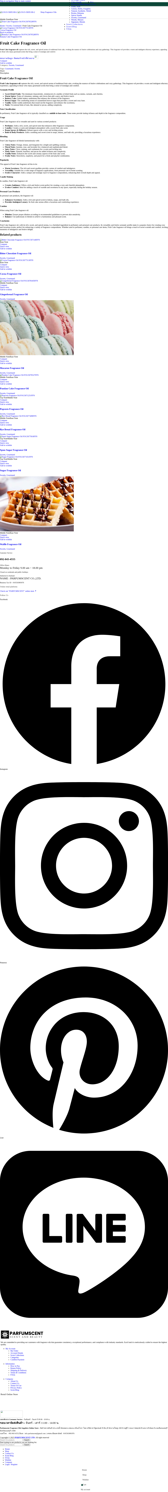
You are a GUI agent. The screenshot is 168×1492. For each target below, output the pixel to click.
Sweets (17, 69)
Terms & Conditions (18, 1373)
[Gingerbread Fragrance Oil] (19, 281)
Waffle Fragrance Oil (10, 544)
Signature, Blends (78, 22)
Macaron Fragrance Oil (12, 368)
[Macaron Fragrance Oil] (37, 354)
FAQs (12, 1375)
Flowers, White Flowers (80, 4)
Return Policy (15, 1368)
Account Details (16, 1353)
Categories (14, 1357)
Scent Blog (14, 1390)
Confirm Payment (17, 1360)
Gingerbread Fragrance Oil (14, 294)
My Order (14, 1351)
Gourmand (9, 69)
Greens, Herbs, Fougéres (81, 9)
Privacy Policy (16, 1388)
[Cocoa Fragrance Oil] (16, 260)
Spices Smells (76, 15)
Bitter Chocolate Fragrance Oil (15, 253)
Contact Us (14, 1383)
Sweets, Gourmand (78, 18)
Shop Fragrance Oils (48, 12)
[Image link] (12, 1402)
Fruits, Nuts (75, 7)
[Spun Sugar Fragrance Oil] (18, 436)
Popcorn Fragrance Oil (11, 409)
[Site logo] (9, 12)
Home (2, 26)
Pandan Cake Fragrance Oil (14, 388)
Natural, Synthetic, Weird (81, 11)
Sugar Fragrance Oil (10, 470)
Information (10, 1364)
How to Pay (15, 1366)
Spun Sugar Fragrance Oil (13, 450)
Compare (8, 1462)
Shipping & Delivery (18, 1370)
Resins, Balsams (77, 13)
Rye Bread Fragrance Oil (12, 429)
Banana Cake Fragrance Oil (11, 37)
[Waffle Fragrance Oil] (37, 531)
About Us (14, 1381)
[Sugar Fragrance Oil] (16, 457)
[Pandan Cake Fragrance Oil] (19, 375)
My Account (10, 1349)
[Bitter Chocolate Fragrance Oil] (20, 240)
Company (9, 1379)
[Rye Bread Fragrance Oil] (18, 416)
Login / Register (11, 1464)
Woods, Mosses (77, 20)
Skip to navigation (7, 1)
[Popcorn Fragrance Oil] (17, 395)
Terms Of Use (15, 1386)
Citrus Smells (76, 2)
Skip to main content (23, 1)
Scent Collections (17, 1355)
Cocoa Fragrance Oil (8, 30)
